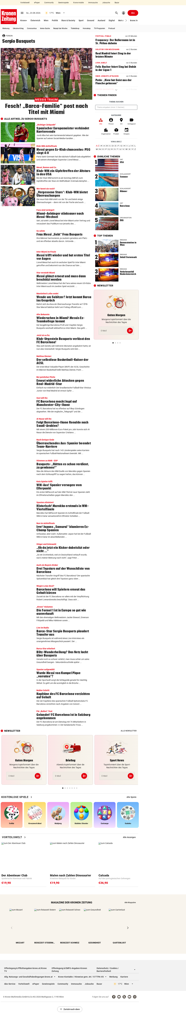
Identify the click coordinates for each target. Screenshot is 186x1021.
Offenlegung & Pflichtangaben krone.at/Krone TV (25, 969)
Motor (121, 20)
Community (49, 3)
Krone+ (23, 20)
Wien (46, 20)
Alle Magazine (130, 902)
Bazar (117, 3)
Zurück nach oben (70, 1009)
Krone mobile (78, 3)
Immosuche (93, 3)
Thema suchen (116, 102)
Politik (55, 20)
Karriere (124, 977)
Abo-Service (9, 984)
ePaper (37, 3)
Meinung (5, 28)
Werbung (113, 977)
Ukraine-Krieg (18, 28)
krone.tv (134, 20)
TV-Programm (99, 28)
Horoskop (87, 28)
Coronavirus (32, 28)
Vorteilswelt (24, 3)
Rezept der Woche (60, 28)
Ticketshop (75, 28)
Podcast (111, 28)
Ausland (101, 20)
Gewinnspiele (63, 3)
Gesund (90, 20)
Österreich (35, 20)
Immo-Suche (45, 28)
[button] (126, 20)
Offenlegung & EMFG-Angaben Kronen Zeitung (69, 969)
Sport (81, 20)
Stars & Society (68, 20)
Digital (112, 20)
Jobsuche (106, 3)
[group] (131, 797)
